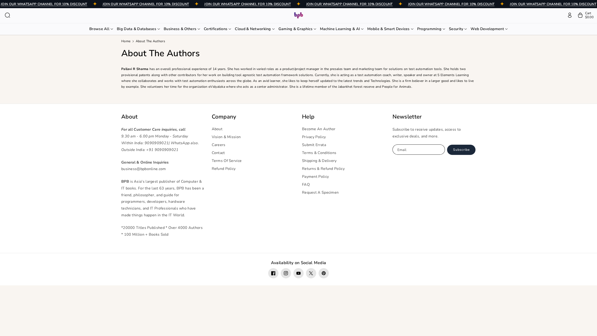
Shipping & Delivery (319, 160)
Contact (218, 152)
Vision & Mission (226, 137)
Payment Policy (315, 176)
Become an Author (319, 129)
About (129, 116)
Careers (219, 144)
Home (125, 41)
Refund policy (224, 168)
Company (224, 116)
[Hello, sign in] (570, 15)
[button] (7, 15)
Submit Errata (314, 144)
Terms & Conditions (319, 152)
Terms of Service (227, 160)
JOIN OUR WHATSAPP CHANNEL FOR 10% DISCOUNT (44, 4)
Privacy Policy (314, 137)
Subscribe (461, 149)
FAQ (306, 184)
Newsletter (407, 116)
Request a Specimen (320, 192)
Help (308, 116)
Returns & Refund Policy (323, 168)
